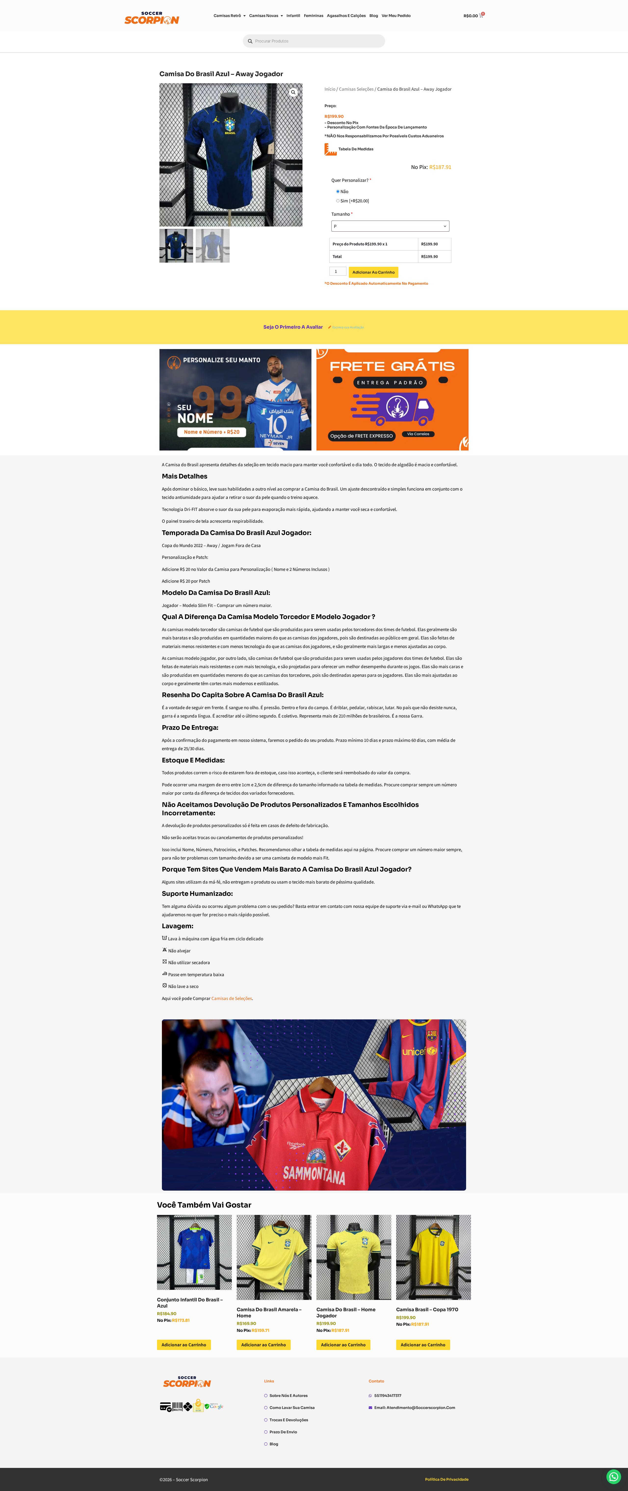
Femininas (313, 15)
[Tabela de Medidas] (331, 149)
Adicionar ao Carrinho (184, 1345)
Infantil (293, 15)
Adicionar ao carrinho (374, 272)
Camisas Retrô (227, 15)
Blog (373, 15)
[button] (293, 92)
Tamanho (342, 214)
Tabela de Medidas (356, 149)
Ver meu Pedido (396, 15)
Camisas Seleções (356, 89)
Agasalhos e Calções (346, 15)
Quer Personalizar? (351, 180)
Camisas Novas (263, 15)
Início (330, 89)
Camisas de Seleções (231, 998)
